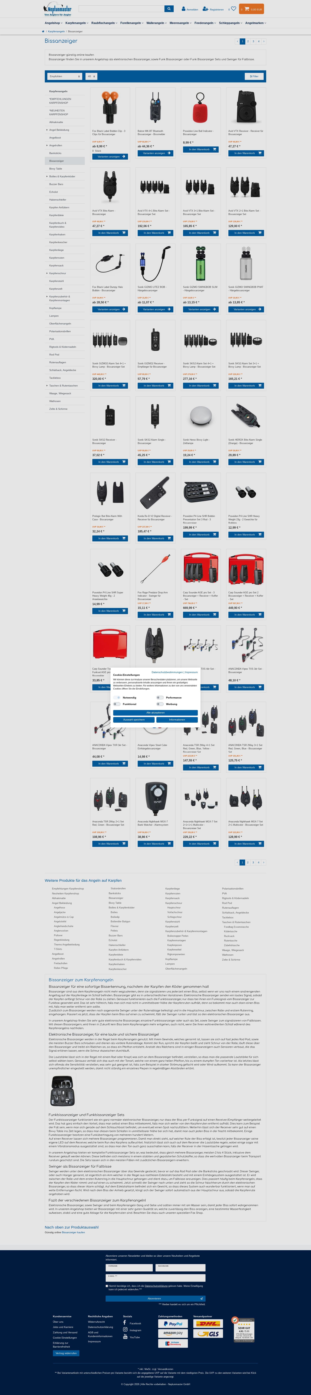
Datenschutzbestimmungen (167, 672)
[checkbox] (116, 697)
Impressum (191, 672)
